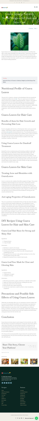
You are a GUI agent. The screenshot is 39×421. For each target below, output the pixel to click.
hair (20, 53)
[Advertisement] (19, 68)
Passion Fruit (22, 396)
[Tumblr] (30, 347)
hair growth (9, 132)
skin (16, 99)
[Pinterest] (32, 347)
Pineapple (22, 398)
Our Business (4, 393)
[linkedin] (7, 383)
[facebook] (2, 383)
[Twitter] (30, 345)
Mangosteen (22, 395)
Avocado (22, 390)
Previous (31, 28)
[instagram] (4, 383)
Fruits (8, 352)
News (3, 401)
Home (3, 390)
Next (35, 28)
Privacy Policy (4, 405)
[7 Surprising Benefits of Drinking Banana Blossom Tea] (5, 359)
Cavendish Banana (23, 391)
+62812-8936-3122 (19, 0)
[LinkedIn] (34, 345)
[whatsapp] (9, 383)
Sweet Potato (22, 401)
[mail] (11, 383)
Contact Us (4, 398)
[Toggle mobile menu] (36, 7)
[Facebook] (28, 345)
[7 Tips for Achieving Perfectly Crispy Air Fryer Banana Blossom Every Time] (33, 359)
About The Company (5, 391)
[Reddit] (32, 345)
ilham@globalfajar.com (26, 0)
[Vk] (34, 347)
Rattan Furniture (23, 405)
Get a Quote (4, 400)
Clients (3, 396)
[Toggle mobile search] (34, 7)
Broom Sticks (22, 403)
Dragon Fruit (22, 393)
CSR (2, 403)
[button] (2, 361)
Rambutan (22, 400)
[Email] (35, 347)
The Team (3, 395)
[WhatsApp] (35, 345)
